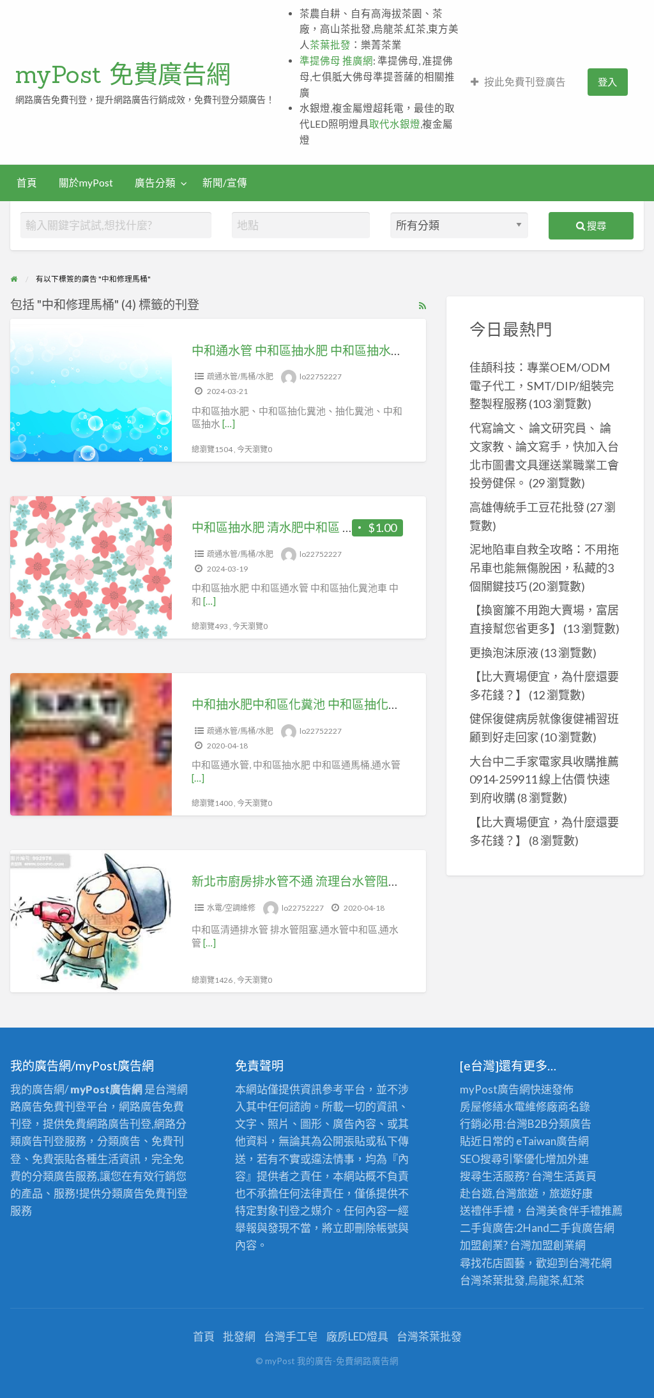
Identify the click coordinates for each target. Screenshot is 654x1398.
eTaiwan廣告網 (552, 1141)
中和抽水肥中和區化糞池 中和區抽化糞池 (302, 704)
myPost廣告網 (495, 1089)
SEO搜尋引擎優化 (502, 1159)
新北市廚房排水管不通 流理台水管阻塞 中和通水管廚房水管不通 (364, 881)
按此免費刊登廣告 (525, 81)
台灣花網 (590, 1263)
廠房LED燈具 (357, 1336)
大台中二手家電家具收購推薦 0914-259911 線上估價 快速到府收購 (544, 779)
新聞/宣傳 (224, 182)
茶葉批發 (330, 44)
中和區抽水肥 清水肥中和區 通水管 (285, 527)
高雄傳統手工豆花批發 (526, 507)
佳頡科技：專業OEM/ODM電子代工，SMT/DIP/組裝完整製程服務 (541, 385)
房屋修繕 (481, 1106)
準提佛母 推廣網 (336, 60)
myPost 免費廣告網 (123, 74)
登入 (607, 81)
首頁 (27, 182)
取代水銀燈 (394, 124)
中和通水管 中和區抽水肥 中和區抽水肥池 (303, 350)
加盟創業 (553, 1245)
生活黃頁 (575, 1176)
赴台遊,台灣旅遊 (499, 1193)
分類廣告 (569, 1123)
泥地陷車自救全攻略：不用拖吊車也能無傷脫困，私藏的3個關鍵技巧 (544, 567)
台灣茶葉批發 (492, 1280)
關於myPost (86, 182)
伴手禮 (584, 1210)
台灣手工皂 (291, 1336)
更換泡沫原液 (503, 653)
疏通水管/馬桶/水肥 (240, 376)
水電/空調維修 (231, 908)
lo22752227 (321, 376)
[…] (228, 423)
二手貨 (565, 1228)
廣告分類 (155, 182)
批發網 (239, 1336)
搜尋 (595, 225)
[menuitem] (518, 82)
